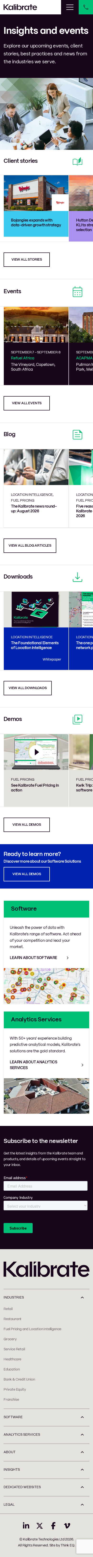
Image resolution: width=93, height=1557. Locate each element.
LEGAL (9, 1504)
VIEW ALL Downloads (28, 688)
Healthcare (12, 1359)
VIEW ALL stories (26, 259)
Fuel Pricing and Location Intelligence (32, 1329)
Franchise (11, 1399)
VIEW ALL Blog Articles (30, 545)
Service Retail (14, 1349)
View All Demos (26, 874)
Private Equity (15, 1389)
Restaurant (12, 1319)
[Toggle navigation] (70, 7)
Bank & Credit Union (19, 1379)
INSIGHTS (12, 1469)
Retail (8, 1309)
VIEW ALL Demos (26, 824)
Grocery (10, 1339)
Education (12, 1369)
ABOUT (10, 1452)
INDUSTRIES (14, 1297)
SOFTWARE (13, 1417)
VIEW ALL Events (26, 403)
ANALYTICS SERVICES (22, 1434)
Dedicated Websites (22, 1487)
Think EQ (67, 1545)
